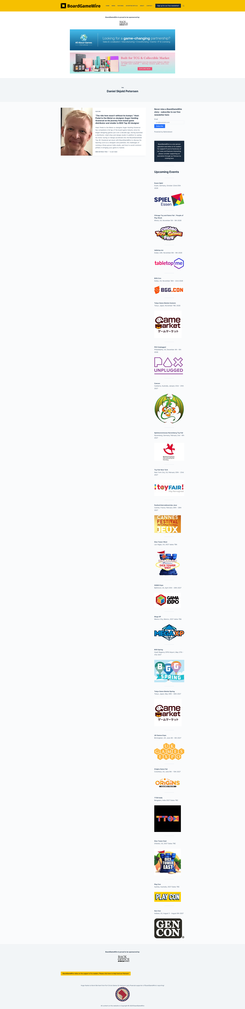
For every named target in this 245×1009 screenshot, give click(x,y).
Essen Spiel (158, 183)
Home (107, 5)
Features (120, 5)
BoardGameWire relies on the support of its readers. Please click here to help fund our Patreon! (96, 973)
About (142, 5)
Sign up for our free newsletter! (168, 6)
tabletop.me (158, 250)
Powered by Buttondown (163, 132)
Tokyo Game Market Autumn (165, 303)
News (113, 5)
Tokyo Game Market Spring (164, 691)
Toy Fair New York (161, 470)
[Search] (183, 5)
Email (156, 119)
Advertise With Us (132, 5)
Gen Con (157, 911)
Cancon (157, 383)
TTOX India (158, 798)
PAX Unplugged (160, 347)
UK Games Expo (160, 735)
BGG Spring (158, 650)
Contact (149, 5)
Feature (98, 111)
